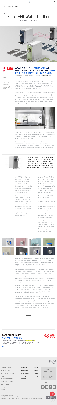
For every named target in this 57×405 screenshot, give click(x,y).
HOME (4, 6)
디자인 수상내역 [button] (15, 6)
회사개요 (36, 367)
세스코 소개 (9, 6)
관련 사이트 (45, 382)
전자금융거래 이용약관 (5, 370)
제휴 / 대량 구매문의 (5, 384)
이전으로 (5, 13)
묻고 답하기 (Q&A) (24, 376)
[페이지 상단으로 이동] (52, 399)
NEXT (51, 317)
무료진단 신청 (23, 378)
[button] (52, 126)
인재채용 (36, 370)
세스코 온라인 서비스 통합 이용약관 (8, 373)
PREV (5, 317)
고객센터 (3, 387)
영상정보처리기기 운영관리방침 (7, 378)
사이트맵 (3, 389)
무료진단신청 (52, 394)
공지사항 (36, 376)
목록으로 (28, 317)
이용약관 (3, 376)
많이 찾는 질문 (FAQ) (24, 373)
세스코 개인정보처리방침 (6, 367)
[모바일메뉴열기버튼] (3, 2)
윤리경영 (36, 373)
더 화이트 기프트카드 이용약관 (7, 381)
